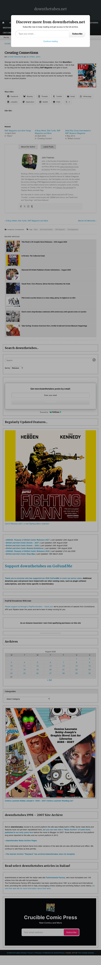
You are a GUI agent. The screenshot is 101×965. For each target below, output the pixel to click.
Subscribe (77, 33)
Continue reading (50, 41)
